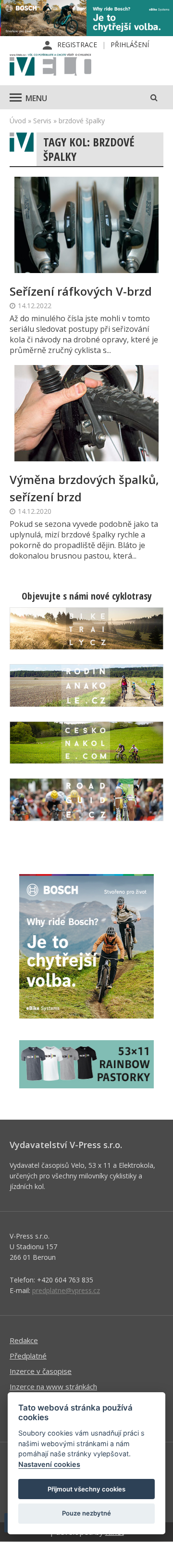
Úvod (18, 120)
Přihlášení (130, 44)
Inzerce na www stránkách (53, 1386)
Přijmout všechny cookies (86, 1489)
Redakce (24, 1340)
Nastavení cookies (49, 1464)
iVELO (50, 65)
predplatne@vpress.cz (66, 1290)
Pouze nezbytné (86, 1513)
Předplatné (28, 1355)
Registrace (77, 44)
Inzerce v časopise (41, 1371)
